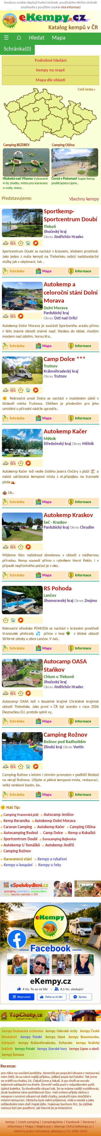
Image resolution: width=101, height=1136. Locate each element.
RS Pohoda (58, 589)
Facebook (73, 1122)
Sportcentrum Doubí (20, 839)
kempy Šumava (13, 1055)
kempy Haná (55, 1037)
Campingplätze (52, 1122)
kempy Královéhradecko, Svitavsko (45, 1043)
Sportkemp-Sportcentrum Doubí (70, 216)
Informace (15, 1126)
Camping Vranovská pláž (21, 815)
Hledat (36, 38)
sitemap (59, 1126)
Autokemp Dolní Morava (55, 821)
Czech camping (28, 1122)
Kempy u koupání (18, 865)
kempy (10, 1122)
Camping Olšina (82, 827)
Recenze (88, 1122)
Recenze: (8, 1066)
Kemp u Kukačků (81, 833)
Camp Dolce (53, 833)
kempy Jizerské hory (52, 1049)
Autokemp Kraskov (68, 515)
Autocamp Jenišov (59, 815)
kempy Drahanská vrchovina (22, 1031)
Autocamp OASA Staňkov (65, 666)
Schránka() (17, 49)
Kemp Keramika (17, 821)
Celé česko (85, 89)
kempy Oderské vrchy (62, 1031)
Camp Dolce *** (64, 359)
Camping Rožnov (65, 735)
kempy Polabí (31, 1037)
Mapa (59, 38)
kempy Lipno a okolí (84, 1049)
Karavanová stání (18, 859)
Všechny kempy (84, 199)
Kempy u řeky (49, 865)
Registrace (43, 1126)
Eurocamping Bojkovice (59, 839)
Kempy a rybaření (52, 859)
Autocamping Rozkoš (21, 833)
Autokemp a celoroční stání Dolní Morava (71, 293)
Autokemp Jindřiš (59, 845)
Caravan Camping (18, 827)
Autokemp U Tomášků (22, 845)
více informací (70, 7)
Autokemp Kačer (65, 432)
